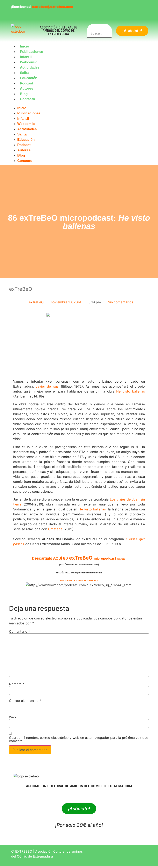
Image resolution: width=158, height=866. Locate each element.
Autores (26, 88)
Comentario (19, 631)
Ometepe (55, 529)
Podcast (26, 83)
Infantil (26, 57)
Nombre (16, 684)
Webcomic (28, 62)
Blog (24, 94)
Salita (24, 73)
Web (12, 717)
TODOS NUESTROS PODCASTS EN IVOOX (79, 580)
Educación (28, 78)
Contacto (27, 99)
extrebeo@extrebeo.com (52, 7)
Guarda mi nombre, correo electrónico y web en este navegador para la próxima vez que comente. (78, 739)
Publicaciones (31, 52)
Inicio (24, 46)
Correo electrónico (25, 700)
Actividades (29, 67)
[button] (79, 104)
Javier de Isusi (47, 386)
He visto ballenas (130, 391)
